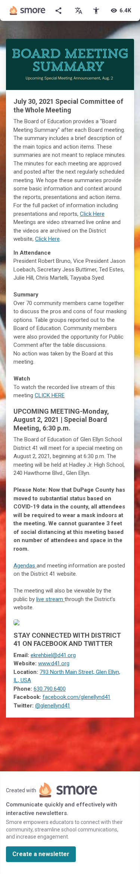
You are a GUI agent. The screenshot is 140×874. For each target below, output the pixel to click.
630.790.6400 (50, 688)
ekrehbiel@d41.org (53, 655)
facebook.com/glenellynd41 (77, 697)
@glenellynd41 (52, 705)
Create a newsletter (40, 854)
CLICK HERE (50, 395)
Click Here (92, 214)
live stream (50, 599)
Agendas (25, 565)
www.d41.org (53, 663)
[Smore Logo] (27, 10)
